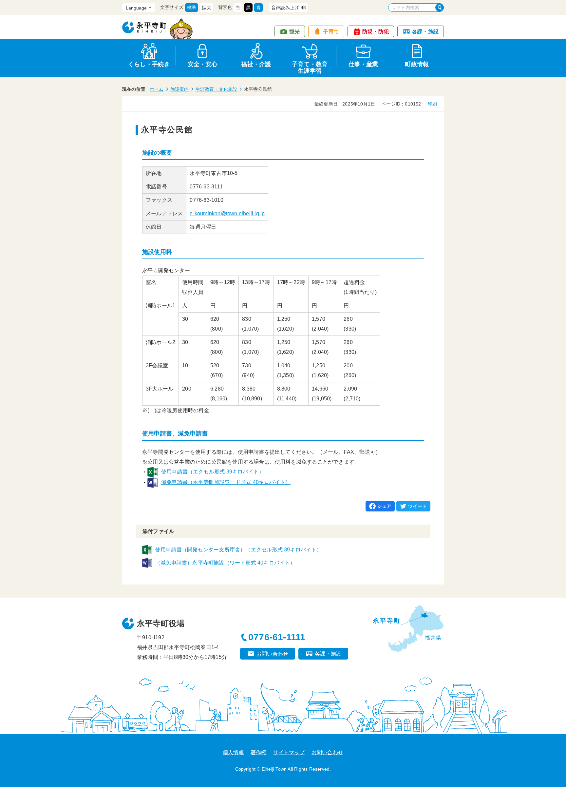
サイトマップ (289, 752)
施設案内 (179, 89)
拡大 (206, 7)
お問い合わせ (272, 654)
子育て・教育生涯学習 (310, 66)
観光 (294, 31)
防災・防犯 (375, 31)
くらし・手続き (149, 64)
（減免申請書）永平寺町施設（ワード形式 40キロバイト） (225, 563)
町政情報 (417, 64)
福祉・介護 (256, 64)
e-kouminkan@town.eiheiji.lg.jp (227, 213)
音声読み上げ (285, 7)
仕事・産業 (363, 64)
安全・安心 (202, 64)
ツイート (417, 506)
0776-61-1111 (276, 637)
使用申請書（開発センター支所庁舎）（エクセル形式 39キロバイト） (238, 549)
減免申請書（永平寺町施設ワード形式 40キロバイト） (226, 482)
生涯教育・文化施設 (216, 89)
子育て (331, 31)
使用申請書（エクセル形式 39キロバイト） (212, 471)
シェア (384, 506)
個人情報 (233, 752)
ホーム (157, 89)
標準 (191, 7)
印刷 (432, 103)
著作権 (259, 752)
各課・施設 (425, 31)
